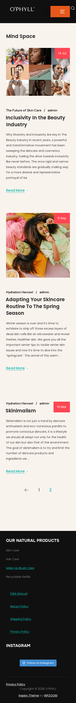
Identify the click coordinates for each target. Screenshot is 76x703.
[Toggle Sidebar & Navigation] (60, 11)
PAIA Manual (18, 594)
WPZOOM (50, 695)
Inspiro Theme (29, 695)
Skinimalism (21, 410)
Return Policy (19, 606)
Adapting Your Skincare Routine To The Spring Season (35, 306)
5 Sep (62, 218)
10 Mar (61, 407)
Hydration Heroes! (19, 292)
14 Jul (62, 53)
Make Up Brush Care (20, 568)
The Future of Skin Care (23, 110)
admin (52, 110)
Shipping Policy (20, 619)
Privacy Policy (19, 632)
